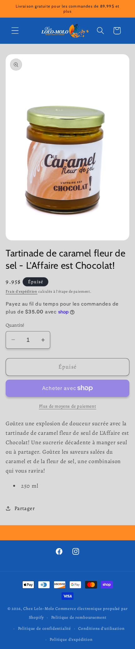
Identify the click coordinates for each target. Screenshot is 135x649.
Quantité (15, 325)
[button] (15, 30)
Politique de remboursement (78, 617)
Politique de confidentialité (44, 628)
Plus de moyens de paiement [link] (67, 406)
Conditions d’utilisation (101, 628)
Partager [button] (24, 508)
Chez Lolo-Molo (38, 609)
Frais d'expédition (21, 291)
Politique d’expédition (71, 639)
